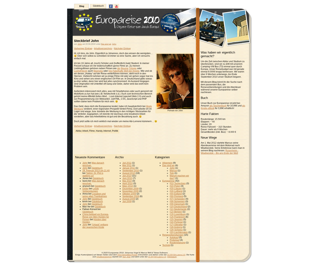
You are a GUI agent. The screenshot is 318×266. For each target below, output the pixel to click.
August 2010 (128, 173)
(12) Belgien (176, 211)
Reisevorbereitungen (172, 235)
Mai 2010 (127, 181)
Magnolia (98, 71)
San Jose (127, 257)
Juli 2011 (126, 163)
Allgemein (167, 163)
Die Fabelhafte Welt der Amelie (124, 71)
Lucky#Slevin (80, 71)
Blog (81, 6)
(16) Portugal (176, 222)
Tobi (172, 173)
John (80, 44)
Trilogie (133, 68)
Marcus (173, 170)
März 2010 (127, 186)
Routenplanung (177, 242)
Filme (92, 131)
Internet (107, 131)
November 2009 (130, 191)
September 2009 (130, 196)
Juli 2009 (127, 201)
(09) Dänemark (177, 204)
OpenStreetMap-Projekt (127, 255)
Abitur (78, 131)
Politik (115, 131)
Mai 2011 (127, 165)
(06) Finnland (176, 196)
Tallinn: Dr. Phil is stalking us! (92, 174)
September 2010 (130, 170)
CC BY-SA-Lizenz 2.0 (176, 255)
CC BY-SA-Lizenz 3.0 (157, 257)
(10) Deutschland (178, 206)
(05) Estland (176, 193)
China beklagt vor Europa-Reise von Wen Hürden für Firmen (95, 217)
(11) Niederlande (178, 209)
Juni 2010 (127, 178)
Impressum (171, 257)
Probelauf (174, 240)
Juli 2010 (127, 175)
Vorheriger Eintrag (83, 48)
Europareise (168, 181)
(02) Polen (175, 186)
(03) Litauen (176, 188)
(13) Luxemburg (178, 214)
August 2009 (128, 199)
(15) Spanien (176, 219)
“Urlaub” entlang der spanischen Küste (95, 225)
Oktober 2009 (129, 193)
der (119, 68)
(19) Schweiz (176, 229)
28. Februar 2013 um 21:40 (96, 170)
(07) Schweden (177, 199)
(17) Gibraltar (176, 224)
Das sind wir (106, 44)
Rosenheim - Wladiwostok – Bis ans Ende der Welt (219, 151)
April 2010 (127, 183)
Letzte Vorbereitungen (90, 189)
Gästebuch (98, 6)
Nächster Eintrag (122, 48)
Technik (166, 245)
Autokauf (174, 237)
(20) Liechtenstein (179, 232)
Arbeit (85, 131)
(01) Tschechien (178, 183)
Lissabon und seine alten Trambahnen (94, 195)
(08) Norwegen (177, 201)
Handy (99, 131)
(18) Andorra (176, 227)
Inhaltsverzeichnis (103, 48)
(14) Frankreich (177, 217)
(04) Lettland (176, 191)
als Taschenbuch (218, 105)
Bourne (124, 68)
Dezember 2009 (130, 188)
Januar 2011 (128, 168)
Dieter (85, 188)
